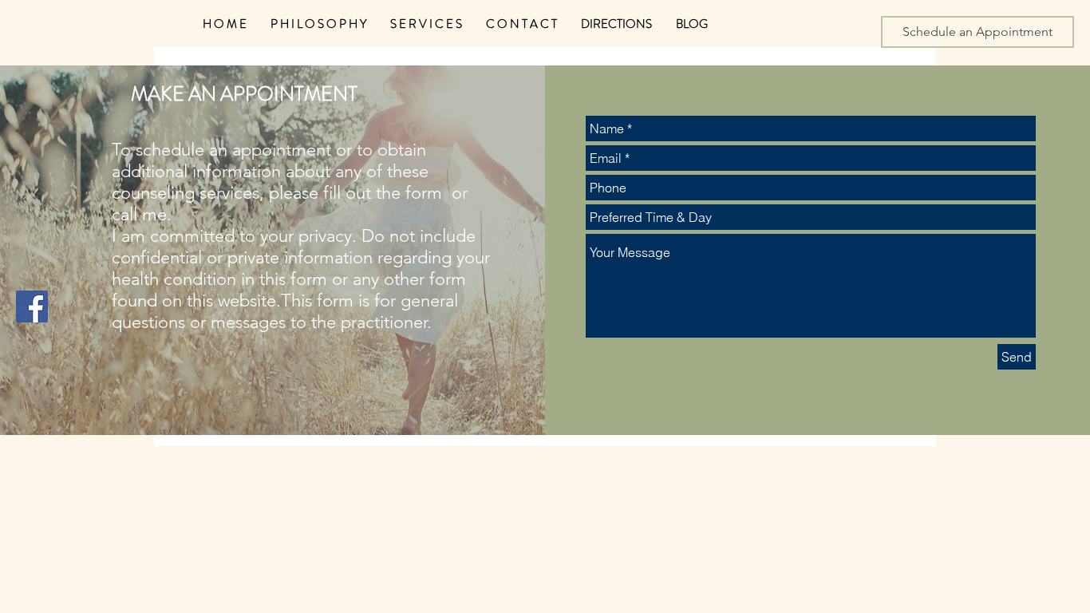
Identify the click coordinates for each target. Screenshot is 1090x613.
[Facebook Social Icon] (32, 306)
